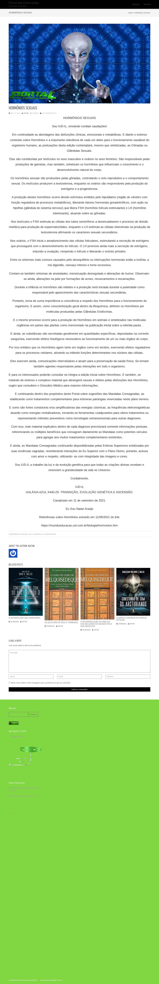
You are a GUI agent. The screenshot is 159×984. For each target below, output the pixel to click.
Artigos (35, 113)
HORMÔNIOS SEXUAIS (18, 534)
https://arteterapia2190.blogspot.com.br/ (23, 796)
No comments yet (49, 113)
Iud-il (30, 534)
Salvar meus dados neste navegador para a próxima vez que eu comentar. (41, 683)
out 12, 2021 (15, 113)
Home (130, 13)
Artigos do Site (17, 736)
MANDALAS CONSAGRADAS (44, 534)
